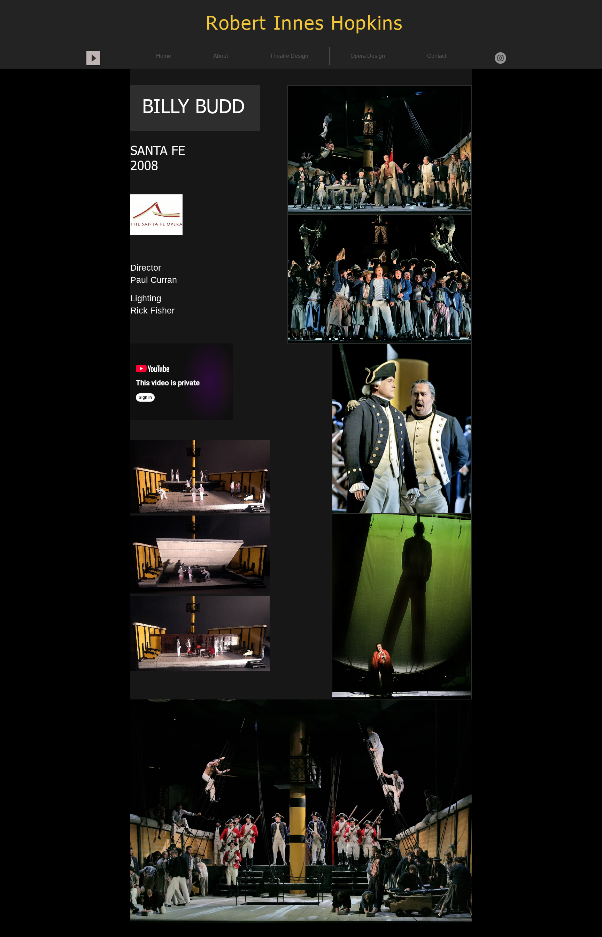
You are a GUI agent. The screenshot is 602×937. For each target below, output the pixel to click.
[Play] (93, 58)
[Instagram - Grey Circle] (500, 58)
